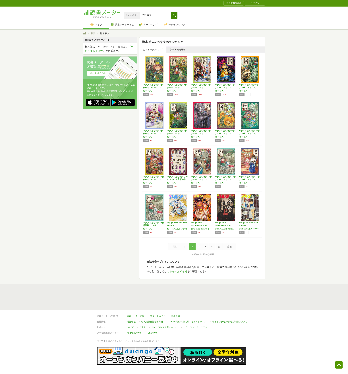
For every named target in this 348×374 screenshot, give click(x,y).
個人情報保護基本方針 (152, 322)
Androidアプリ (134, 333)
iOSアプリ (152, 333)
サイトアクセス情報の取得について (229, 322)
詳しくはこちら (98, 73)
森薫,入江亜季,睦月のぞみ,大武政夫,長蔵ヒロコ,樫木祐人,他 (226, 229)
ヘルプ (130, 327)
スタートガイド (157, 316)
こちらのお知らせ (177, 271)
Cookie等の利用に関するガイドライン (187, 322)
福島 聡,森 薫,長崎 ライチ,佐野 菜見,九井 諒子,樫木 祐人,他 (202, 229)
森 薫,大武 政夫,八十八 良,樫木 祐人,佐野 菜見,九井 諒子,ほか (250, 229)
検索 (93, 33)
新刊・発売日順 (177, 49)
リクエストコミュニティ (195, 327)
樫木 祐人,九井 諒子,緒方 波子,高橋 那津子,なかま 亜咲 (178, 229)
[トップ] (84, 34)
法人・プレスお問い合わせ (165, 327)
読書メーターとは (135, 316)
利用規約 (175, 316)
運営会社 (131, 322)
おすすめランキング (153, 49)
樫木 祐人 (147, 91)
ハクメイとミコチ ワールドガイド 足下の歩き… (177, 179)
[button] (174, 15)
